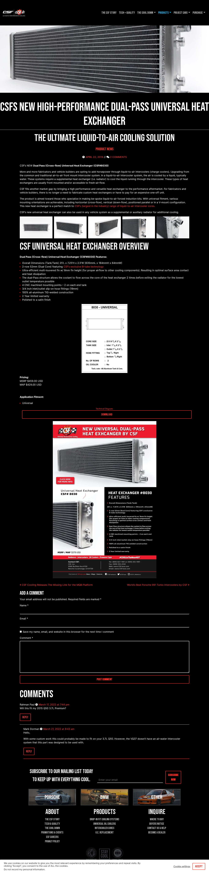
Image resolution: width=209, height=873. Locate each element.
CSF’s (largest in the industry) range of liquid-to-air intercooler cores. (115, 206)
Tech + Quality (127, 13)
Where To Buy (157, 819)
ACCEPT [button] (199, 866)
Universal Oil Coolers (104, 824)
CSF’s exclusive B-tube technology (83, 266)
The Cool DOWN (145, 13)
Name (24, 605)
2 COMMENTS (118, 157)
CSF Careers (52, 837)
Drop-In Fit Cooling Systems (104, 819)
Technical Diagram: (104, 409)
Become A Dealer (156, 832)
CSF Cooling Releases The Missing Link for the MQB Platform (57, 584)
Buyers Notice (156, 824)
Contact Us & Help (156, 828)
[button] (36, 227)
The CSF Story (108, 13)
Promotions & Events (52, 832)
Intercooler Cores (104, 828)
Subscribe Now (173, 777)
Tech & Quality (52, 824)
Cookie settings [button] (182, 866)
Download (106, 414)
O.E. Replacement (104, 832)
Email (24, 618)
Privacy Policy (52, 841)
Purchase (198, 13)
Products (163, 13)
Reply (25, 717)
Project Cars (181, 13)
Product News (105, 149)
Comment (26, 637)
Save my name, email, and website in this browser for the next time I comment (68, 631)
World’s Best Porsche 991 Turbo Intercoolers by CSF (157, 584)
